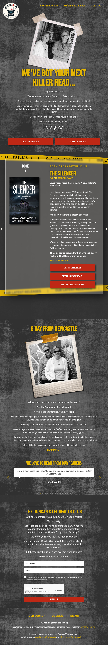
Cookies (57, 615)
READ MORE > (54, 450)
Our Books (47, 5)
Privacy (74, 615)
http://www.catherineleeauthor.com (73, 637)
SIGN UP (54, 599)
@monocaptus (88, 627)
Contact (97, 5)
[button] (1, 229)
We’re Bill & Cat (74, 5)
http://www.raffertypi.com (45, 637)
